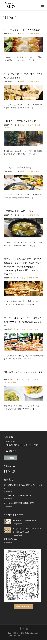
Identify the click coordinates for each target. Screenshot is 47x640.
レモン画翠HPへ (23, 607)
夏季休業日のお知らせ (12, 539)
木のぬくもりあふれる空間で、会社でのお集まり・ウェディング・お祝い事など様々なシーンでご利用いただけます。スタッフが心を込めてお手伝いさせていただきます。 (23, 266)
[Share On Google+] (21, 59)
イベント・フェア (26, 125)
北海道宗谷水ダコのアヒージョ (18, 211)
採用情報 (10, 458)
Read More (34, 34)
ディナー (23, 34)
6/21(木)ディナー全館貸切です (18, 167)
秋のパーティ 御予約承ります (24, 521)
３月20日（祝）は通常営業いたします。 (19, 496)
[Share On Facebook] (9, 59)
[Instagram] (27, 628)
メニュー (29, 380)
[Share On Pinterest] (16, 59)
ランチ (36, 380)
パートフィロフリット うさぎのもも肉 (22, 30)
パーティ (22, 278)
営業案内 (23, 81)
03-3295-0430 (11, 451)
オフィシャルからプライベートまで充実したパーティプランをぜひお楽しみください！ (23, 322)
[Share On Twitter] (12, 59)
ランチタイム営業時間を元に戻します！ (19, 503)
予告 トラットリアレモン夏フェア (20, 121)
